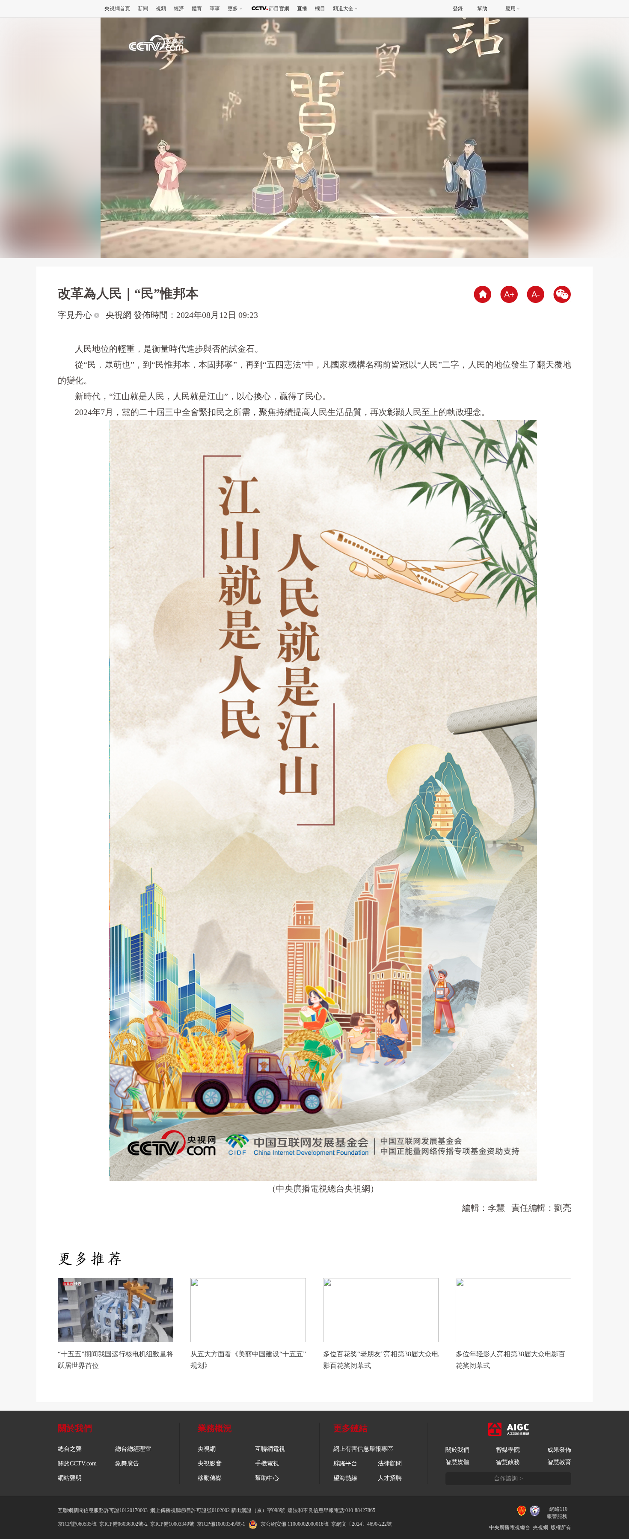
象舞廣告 (127, 1463)
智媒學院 (508, 1450)
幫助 (482, 9)
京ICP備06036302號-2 (123, 1524)
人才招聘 (390, 1478)
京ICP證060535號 (77, 1524)
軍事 (215, 9)
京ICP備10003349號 (172, 1524)
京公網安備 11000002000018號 (295, 1524)
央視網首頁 (117, 9)
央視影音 (210, 1463)
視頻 (161, 9)
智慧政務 (508, 1462)
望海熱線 (345, 1478)
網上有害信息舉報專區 (363, 1449)
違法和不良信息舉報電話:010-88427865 (331, 1510)
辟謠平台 (345, 1463)
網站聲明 (70, 1478)
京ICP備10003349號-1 (221, 1524)
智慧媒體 (457, 1462)
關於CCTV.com (77, 1463)
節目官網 (279, 9)
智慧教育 (559, 1462)
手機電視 (267, 1463)
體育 (197, 9)
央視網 (207, 1449)
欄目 (320, 9)
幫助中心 (267, 1478)
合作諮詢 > (508, 1478)
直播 (302, 9)
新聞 (143, 9)
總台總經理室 (133, 1449)
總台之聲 (70, 1449)
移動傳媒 (210, 1478)
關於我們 (457, 1450)
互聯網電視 (270, 1449)
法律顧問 (390, 1463)
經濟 (179, 9)
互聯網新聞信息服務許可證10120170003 (103, 1510)
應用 (510, 9)
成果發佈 (559, 1450)
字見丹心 (76, 315)
